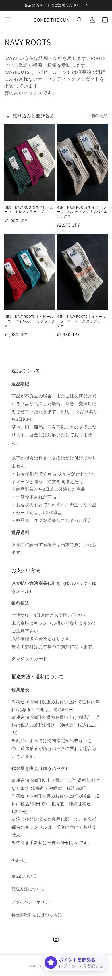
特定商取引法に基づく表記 (36, 915)
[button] (7, 20)
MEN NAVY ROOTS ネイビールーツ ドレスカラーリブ (29, 209)
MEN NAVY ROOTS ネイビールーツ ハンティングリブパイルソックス (82, 211)
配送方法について (28, 889)
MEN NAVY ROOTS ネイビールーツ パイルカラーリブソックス (29, 320)
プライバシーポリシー (32, 902)
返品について (24, 875)
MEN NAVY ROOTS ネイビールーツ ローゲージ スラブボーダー (81, 320)
